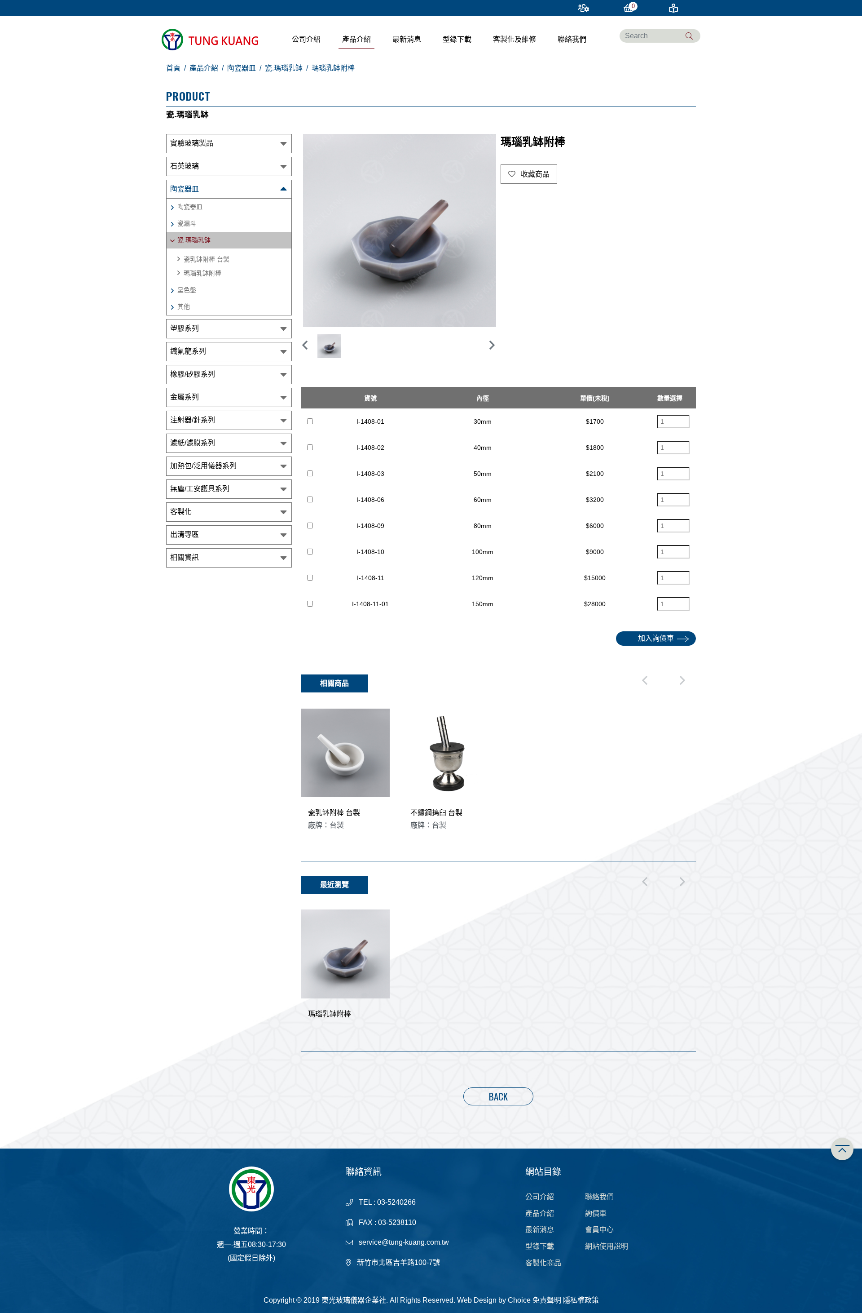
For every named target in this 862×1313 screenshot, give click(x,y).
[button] (491, 345)
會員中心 (599, 1229)
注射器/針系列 (192, 420)
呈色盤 (186, 289)
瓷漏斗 (186, 223)
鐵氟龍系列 (188, 351)
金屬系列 (184, 397)
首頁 (173, 68)
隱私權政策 (581, 1300)
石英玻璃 (184, 166)
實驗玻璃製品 (191, 143)
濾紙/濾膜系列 (192, 443)
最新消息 (406, 39)
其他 (183, 306)
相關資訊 (184, 557)
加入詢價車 (656, 638)
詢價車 (596, 1213)
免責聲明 (546, 1300)
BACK (498, 1096)
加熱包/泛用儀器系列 (203, 466)
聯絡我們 (572, 39)
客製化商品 (543, 1263)
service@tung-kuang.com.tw (404, 1242)
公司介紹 (306, 39)
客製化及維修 (514, 39)
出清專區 (184, 534)
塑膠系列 (184, 328)
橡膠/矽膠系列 (192, 374)
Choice (519, 1300)
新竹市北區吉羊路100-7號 (398, 1262)
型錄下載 (457, 39)
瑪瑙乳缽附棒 (202, 273)
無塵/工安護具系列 (199, 488)
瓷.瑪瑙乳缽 (284, 68)
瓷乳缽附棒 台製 (206, 259)
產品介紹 (356, 39)
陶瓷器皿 (241, 68)
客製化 (181, 511)
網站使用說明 (606, 1246)
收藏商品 (534, 174)
